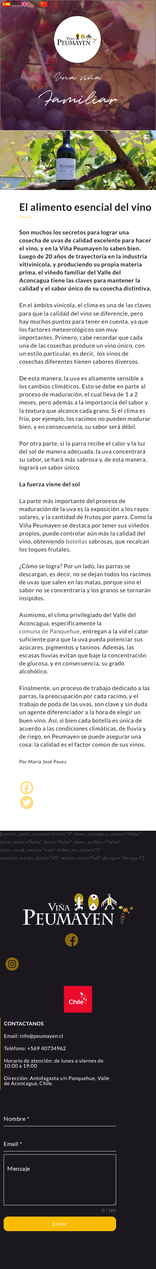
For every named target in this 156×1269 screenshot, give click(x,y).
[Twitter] (26, 802)
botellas (76, 541)
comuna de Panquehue (49, 631)
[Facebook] (26, 788)
